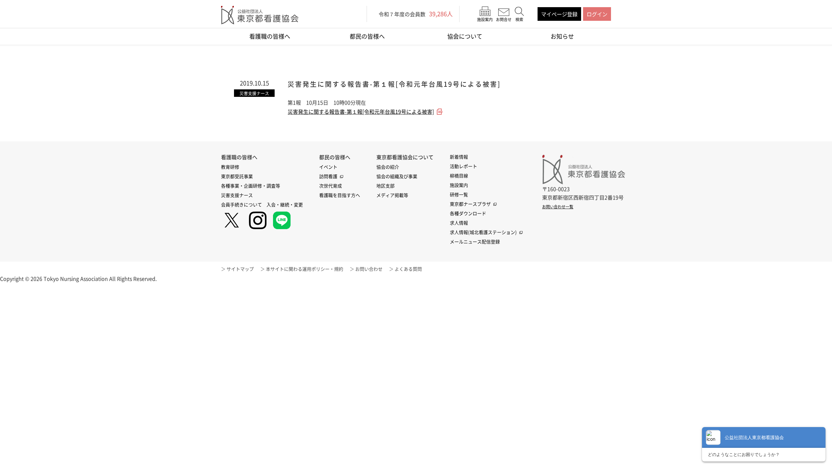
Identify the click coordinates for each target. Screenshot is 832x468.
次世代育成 (330, 185)
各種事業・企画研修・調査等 (250, 185)
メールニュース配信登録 (475, 241)
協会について (464, 36)
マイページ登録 (559, 14)
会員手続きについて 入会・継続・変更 (262, 204)
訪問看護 (328, 176)
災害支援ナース (237, 195)
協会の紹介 (387, 166)
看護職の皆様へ (269, 36)
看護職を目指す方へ (339, 195)
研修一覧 (459, 194)
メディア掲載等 (392, 195)
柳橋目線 (459, 175)
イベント (328, 166)
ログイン (597, 14)
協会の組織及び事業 (396, 176)
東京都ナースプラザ (470, 204)
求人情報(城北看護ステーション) (483, 232)
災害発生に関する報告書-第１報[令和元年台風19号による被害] (361, 111)
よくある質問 (408, 269)
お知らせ (562, 36)
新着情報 (459, 156)
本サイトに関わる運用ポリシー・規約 (304, 269)
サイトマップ (240, 269)
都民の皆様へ (367, 36)
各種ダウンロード (468, 213)
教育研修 (230, 166)
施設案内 (459, 185)
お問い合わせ (369, 269)
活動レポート (463, 166)
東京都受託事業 (237, 176)
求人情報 (459, 222)
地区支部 (385, 185)
